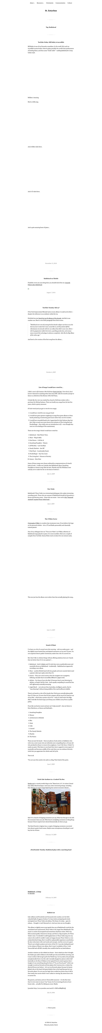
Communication (60, 3)
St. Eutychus (51, 10)
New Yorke (51, 489)
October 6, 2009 (51, 372)
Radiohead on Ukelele (51, 278)
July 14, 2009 (51, 474)
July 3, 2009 (51, 504)
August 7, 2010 (51, 292)
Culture (70, 3)
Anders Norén (54, 1025)
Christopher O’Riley (34, 523)
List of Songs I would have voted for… (51, 387)
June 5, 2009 (51, 764)
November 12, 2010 (51, 263)
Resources (40, 3)
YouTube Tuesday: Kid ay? (51, 308)
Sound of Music (51, 645)
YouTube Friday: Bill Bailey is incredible (51, 42)
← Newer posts (51, 1008)
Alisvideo (32, 893)
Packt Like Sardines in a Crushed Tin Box (51, 779)
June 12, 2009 (51, 630)
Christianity (49, 3)
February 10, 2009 (51, 897)
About (32, 3)
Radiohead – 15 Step (34, 891)
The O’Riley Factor (51, 519)
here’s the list (57, 391)
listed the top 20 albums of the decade (50, 318)
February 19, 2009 (51, 834)
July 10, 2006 (51, 992)
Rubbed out (51, 912)
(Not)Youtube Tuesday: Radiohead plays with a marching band (51, 850)
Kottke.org (31, 783)
